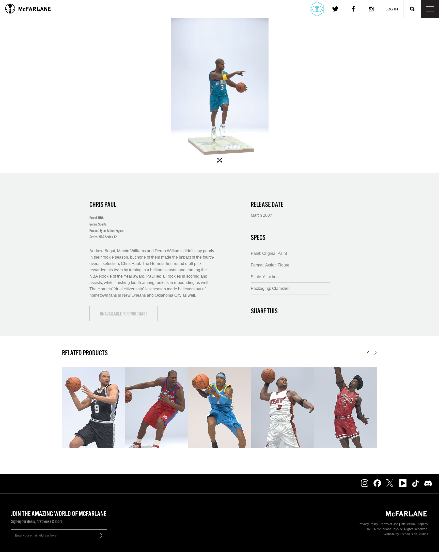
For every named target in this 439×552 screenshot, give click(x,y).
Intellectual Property (414, 524)
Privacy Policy (368, 524)
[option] (219, 91)
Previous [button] (368, 353)
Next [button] (376, 353)
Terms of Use (389, 524)
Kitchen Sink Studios (414, 534)
